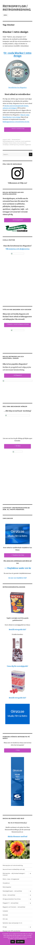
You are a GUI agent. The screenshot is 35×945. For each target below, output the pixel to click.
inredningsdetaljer (26, 141)
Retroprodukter (16, 139)
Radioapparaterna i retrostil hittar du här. (16, 121)
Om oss (5, 919)
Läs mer (20, 941)
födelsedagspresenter (8, 141)
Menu (5, 15)
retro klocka (23, 143)
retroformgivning (14, 144)
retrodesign (6, 144)
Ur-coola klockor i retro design (17, 54)
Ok (13, 941)
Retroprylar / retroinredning (17, 8)
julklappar (5, 143)
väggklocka (28, 144)
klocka (10, 143)
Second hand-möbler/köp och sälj (14, 869)
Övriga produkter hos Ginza (12, 899)
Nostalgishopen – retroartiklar (12, 891)
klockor (15, 143)
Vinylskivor (6, 883)
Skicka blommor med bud (17, 837)
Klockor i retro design (15, 32)
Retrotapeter (7, 887)
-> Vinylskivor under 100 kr (17, 568)
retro (18, 143)
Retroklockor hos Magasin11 (17, 87)
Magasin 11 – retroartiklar (10, 903)
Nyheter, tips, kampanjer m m (12, 923)
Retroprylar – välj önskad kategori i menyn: (14, 874)
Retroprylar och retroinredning (13, 865)
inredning (17, 141)
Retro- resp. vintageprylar (11, 879)
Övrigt (5, 927)
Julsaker (5, 911)
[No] (33, 938)
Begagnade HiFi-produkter (11, 931)
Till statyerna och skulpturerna (17, 249)
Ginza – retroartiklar (9, 895)
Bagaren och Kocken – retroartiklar (14, 907)
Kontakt (5, 915)
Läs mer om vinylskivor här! (17, 578)
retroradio (21, 144)
